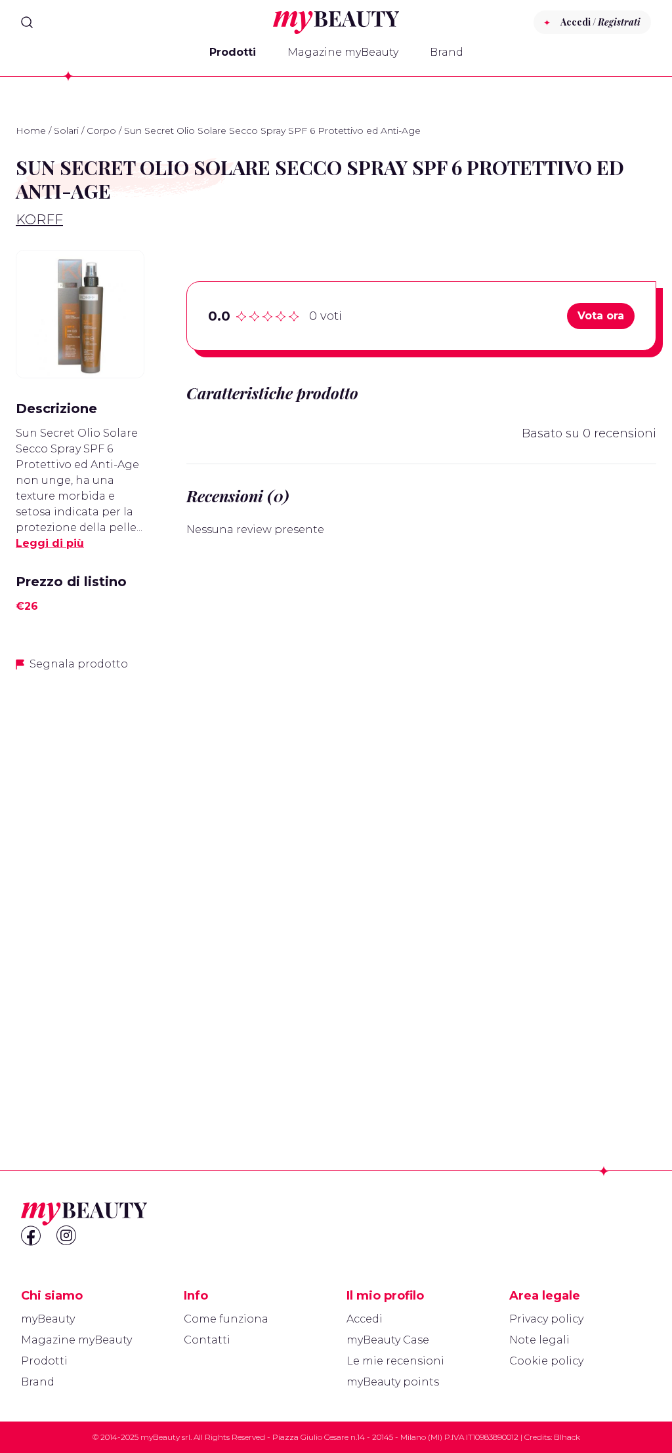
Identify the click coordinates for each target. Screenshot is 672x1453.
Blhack (567, 1437)
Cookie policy (546, 1361)
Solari (66, 130)
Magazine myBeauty (342, 52)
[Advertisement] (80, 889)
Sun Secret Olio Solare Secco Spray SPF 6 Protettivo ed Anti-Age (77, 449)
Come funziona (226, 1319)
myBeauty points (392, 1382)
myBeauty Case (387, 1340)
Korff (39, 220)
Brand (446, 52)
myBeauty (48, 1319)
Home (31, 130)
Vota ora (601, 315)
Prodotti (232, 52)
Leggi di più (50, 543)
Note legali (539, 1340)
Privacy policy (546, 1319)
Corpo (101, 130)
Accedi (364, 1319)
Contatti (207, 1340)
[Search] (27, 22)
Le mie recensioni (395, 1361)
